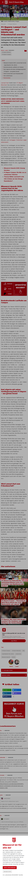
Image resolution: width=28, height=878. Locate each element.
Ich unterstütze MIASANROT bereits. (13, 875)
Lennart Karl (5, 83)
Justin (6, 50)
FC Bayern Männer (12, 24)
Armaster (2, 775)
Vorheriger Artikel (8, 670)
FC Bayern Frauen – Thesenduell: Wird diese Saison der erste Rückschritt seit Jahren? (14, 602)
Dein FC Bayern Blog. (16, 2)
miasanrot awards (6, 657)
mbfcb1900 (2, 757)
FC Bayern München (16, 650)
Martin (2, 50)
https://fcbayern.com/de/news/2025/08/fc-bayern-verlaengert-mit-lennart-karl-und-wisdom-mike (12, 786)
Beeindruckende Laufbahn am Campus (14, 67)
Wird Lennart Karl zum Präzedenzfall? (13, 73)
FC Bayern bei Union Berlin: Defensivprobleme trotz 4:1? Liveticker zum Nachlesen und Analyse (13, 583)
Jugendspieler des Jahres (8, 653)
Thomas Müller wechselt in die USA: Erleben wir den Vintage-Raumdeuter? (14, 179)
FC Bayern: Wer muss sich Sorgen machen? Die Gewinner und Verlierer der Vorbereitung (14, 621)
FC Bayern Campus (6, 54)
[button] (7, 690)
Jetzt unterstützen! (10, 867)
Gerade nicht (7, 871)
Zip (1, 730)
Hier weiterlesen (8, 75)
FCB (23, 650)
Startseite (3, 24)
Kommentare (7, 77)
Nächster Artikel (6, 675)
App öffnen (14, 640)
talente (13, 657)
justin (1, 795)
